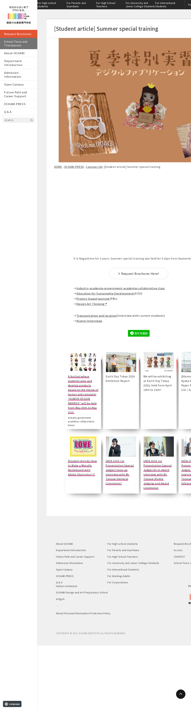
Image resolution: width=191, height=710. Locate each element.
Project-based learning (92, 299)
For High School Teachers (105, 4)
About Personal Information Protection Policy (83, 613)
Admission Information (12, 74)
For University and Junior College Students (140, 4)
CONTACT (179, 556)
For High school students (46, 4)
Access (178, 550)
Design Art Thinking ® (91, 304)
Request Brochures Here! (140, 273)
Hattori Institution (66, 586)
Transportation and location (96, 315)
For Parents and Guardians (76, 4)
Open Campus (14, 84)
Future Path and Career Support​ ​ (15, 94)
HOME (58, 167)
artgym (60, 599)
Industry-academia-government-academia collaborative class (120, 288)
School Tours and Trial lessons (15, 43)
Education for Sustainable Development (105, 293)
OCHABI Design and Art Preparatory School (82, 592)
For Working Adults (118, 576)
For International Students (165, 4)
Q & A (8, 112)
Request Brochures (17, 34)
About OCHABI (14, 53)
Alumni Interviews (89, 321)
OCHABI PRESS (15, 104)
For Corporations (117, 582)
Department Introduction (13, 63)
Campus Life (94, 167)
